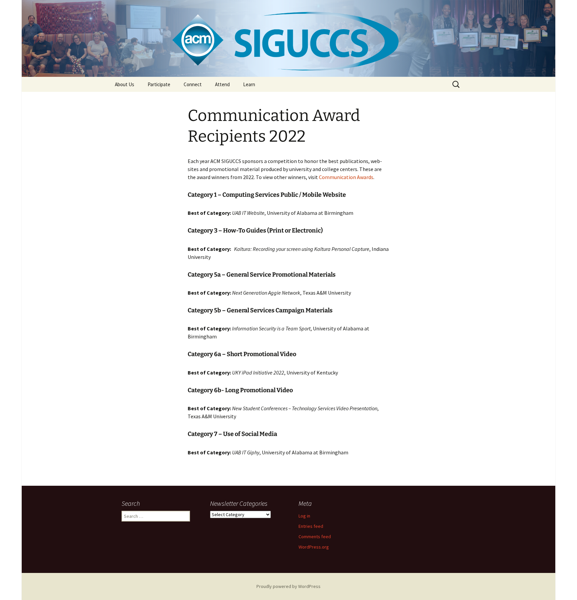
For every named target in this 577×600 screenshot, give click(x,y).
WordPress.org (314, 547)
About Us (124, 84)
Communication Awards (346, 177)
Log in (304, 516)
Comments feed (315, 537)
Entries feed (311, 526)
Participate (159, 84)
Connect (193, 84)
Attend (222, 84)
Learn (249, 84)
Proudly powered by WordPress (288, 586)
